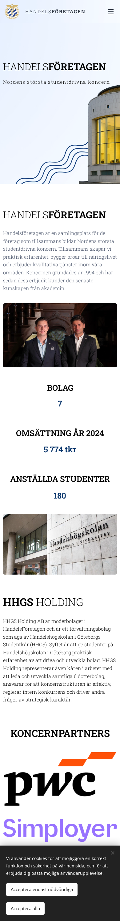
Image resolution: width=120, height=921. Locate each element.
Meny (111, 11)
